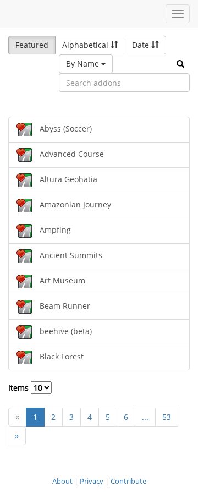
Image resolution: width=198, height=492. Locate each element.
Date (141, 45)
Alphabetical (86, 45)
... (145, 417)
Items (19, 387)
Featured (31, 45)
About (62, 481)
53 (166, 417)
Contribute (128, 481)
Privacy (91, 481)
